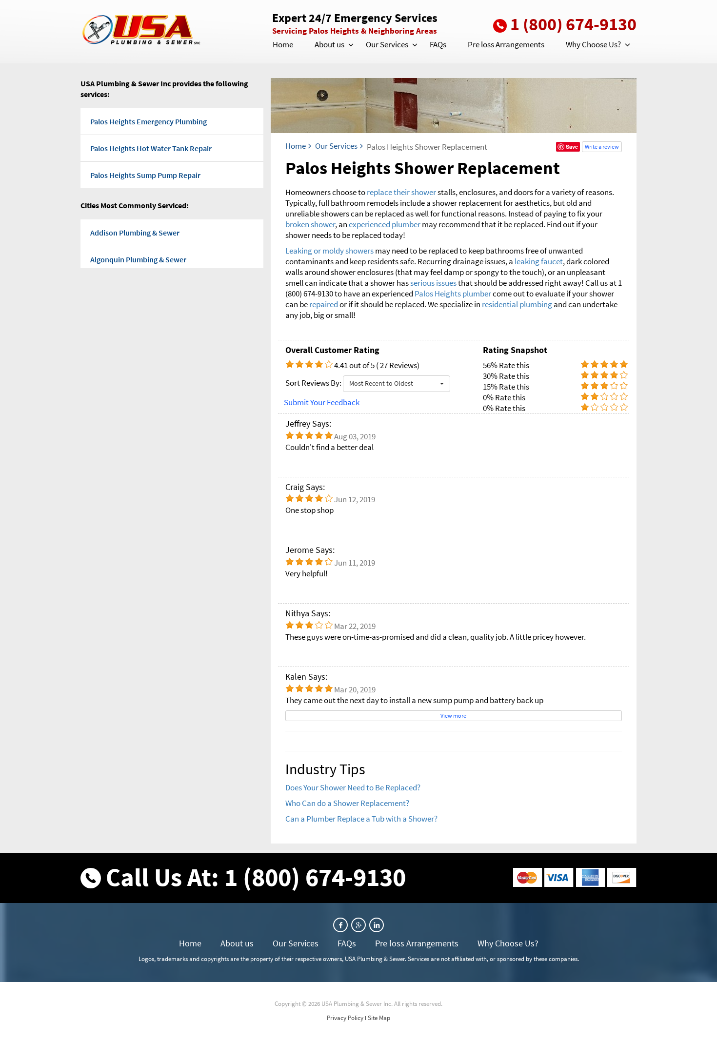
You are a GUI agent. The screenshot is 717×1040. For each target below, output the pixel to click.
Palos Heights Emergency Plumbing (148, 121)
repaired (324, 304)
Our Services (387, 44)
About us (329, 44)
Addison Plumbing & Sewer (134, 232)
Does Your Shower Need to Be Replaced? (352, 787)
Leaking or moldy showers (329, 250)
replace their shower (401, 192)
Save (572, 146)
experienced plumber (384, 224)
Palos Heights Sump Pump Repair (145, 175)
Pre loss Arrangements (506, 44)
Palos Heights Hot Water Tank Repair (151, 148)
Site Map (379, 1018)
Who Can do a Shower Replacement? (347, 803)
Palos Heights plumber (453, 293)
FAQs (438, 44)
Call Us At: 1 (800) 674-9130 (256, 877)
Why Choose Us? (593, 44)
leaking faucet (539, 261)
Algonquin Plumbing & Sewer (138, 259)
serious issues (433, 282)
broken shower (310, 224)
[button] (350, 45)
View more (453, 715)
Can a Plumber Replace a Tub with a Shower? (361, 818)
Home (283, 44)
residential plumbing (517, 304)
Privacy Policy (345, 1018)
